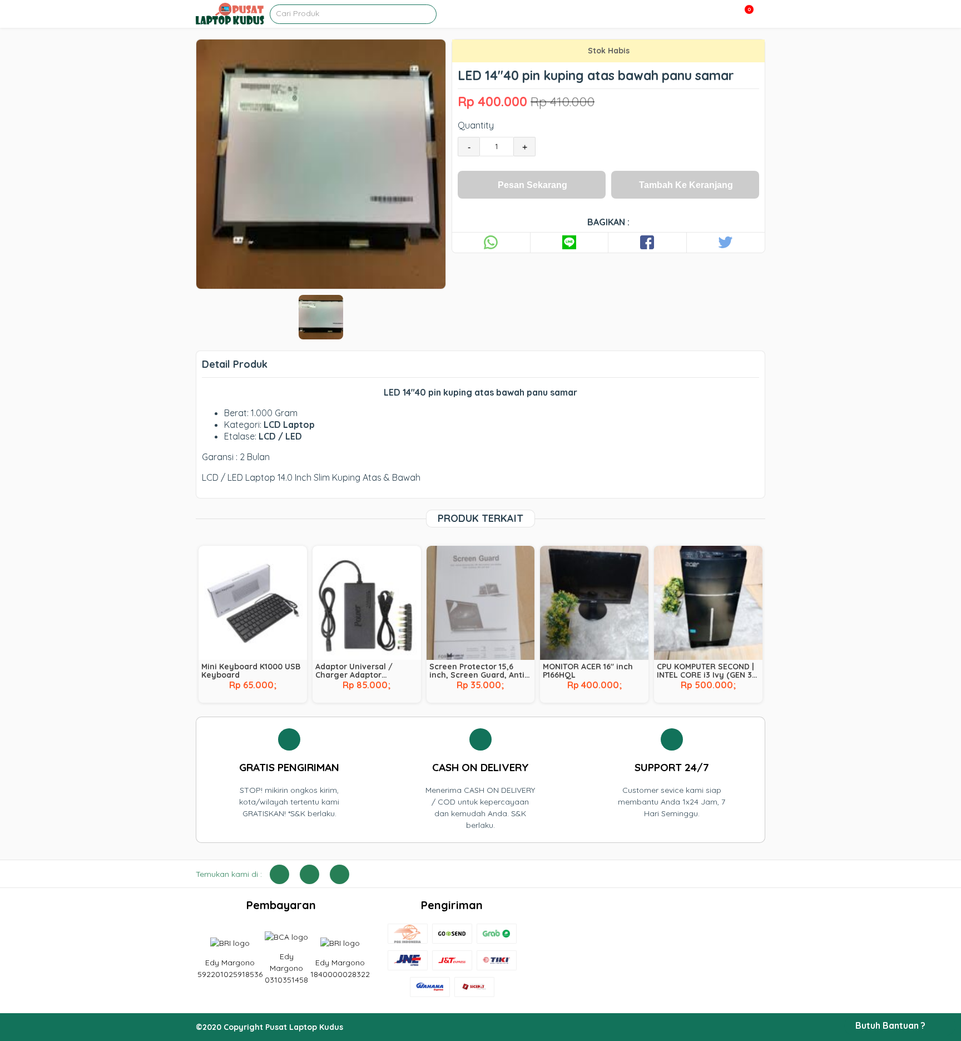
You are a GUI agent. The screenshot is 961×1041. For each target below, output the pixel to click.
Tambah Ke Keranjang (686, 185)
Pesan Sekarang (532, 185)
